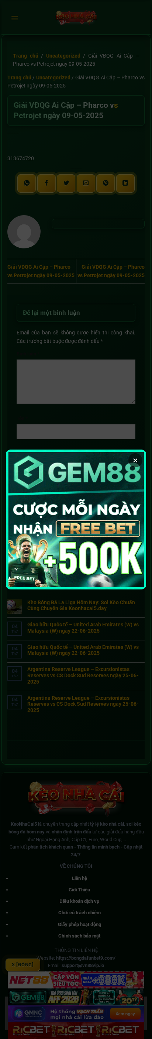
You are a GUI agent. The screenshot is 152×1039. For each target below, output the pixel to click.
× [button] (135, 460)
